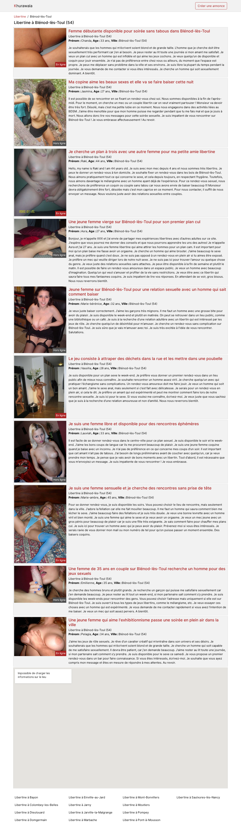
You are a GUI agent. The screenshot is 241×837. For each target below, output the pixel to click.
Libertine (20, 16)
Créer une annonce (211, 6)
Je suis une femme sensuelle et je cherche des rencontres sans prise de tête (140, 488)
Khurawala (23, 6)
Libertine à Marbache (83, 820)
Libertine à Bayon (26, 797)
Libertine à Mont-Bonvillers (141, 797)
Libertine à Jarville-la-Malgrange (90, 812)
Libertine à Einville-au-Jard (87, 797)
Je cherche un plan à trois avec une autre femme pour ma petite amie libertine (142, 151)
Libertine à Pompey (136, 812)
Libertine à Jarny (80, 805)
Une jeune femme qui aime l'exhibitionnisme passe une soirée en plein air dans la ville (144, 622)
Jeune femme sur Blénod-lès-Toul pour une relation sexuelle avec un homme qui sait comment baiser (147, 291)
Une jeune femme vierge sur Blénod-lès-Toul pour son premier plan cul (134, 221)
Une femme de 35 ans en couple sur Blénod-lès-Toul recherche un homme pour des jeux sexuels (147, 571)
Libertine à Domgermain (31, 820)
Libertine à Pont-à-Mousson (141, 820)
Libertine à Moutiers (136, 805)
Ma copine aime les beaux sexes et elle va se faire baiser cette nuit (131, 82)
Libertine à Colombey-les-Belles (36, 805)
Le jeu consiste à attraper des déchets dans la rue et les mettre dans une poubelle (145, 358)
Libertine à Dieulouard (29, 812)
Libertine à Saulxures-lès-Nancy (198, 797)
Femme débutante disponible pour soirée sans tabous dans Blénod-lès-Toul (139, 31)
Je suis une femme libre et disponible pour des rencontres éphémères (134, 423)
